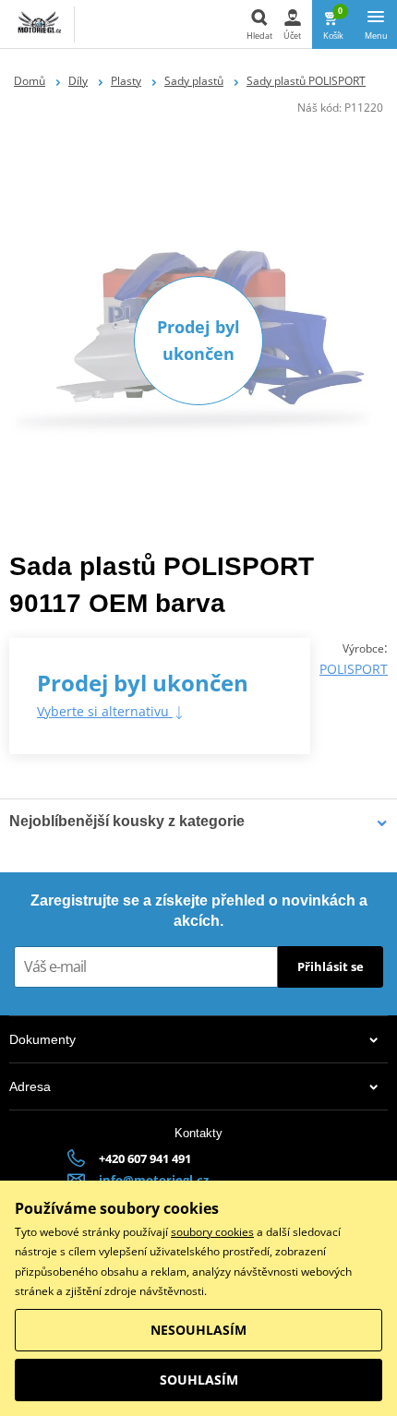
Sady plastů (193, 81)
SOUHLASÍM (199, 1379)
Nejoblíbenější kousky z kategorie (127, 821)
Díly (78, 81)
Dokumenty (42, 1039)
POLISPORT (353, 669)
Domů (29, 81)
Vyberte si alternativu (105, 711)
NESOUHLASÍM (198, 1329)
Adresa (30, 1086)
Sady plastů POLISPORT (306, 81)
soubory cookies (212, 1232)
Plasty (126, 81)
